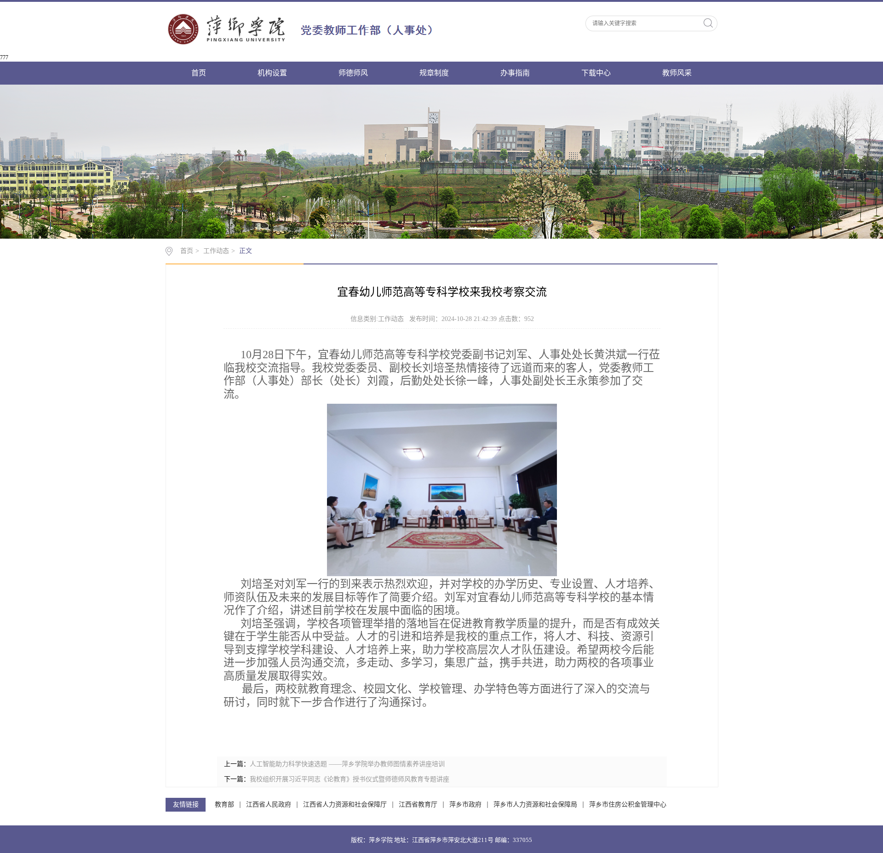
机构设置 (272, 73)
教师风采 (677, 73)
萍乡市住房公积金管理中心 (627, 804)
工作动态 (216, 250)
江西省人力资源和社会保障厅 (345, 804)
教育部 (224, 804)
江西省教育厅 (418, 804)
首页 (198, 73)
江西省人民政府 (268, 804)
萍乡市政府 (465, 804)
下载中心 (596, 73)
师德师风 (353, 73)
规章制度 (434, 73)
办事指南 (515, 73)
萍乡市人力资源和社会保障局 (535, 804)
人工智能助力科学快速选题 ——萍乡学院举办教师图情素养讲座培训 (347, 764)
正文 (245, 250)
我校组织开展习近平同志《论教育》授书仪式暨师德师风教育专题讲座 (349, 779)
